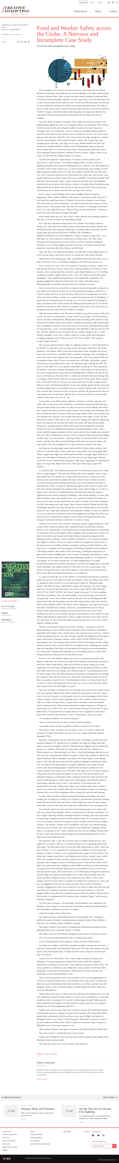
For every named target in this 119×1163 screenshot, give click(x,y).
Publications (80, 11)
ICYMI (4, 1150)
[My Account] (109, 2)
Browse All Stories (9, 1141)
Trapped (4, 613)
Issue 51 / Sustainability (11, 29)
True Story (6, 1138)
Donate (100, 2)
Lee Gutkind (35, 1141)
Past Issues (6, 1144)
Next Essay (109, 1097)
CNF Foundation (36, 1138)
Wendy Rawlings (15, 34)
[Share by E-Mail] (28, 42)
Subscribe (83, 2)
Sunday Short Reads (9, 1147)
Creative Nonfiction (9, 1134)
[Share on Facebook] (21, 42)
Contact (113, 11)
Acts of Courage (7, 606)
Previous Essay (12, 1097)
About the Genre (36, 1134)
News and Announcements (40, 1144)
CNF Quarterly (6, 25)
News (92, 2)
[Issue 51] (15, 579)
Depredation (6, 620)
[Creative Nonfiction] (18, 10)
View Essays (42, 1079)
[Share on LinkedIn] (25, 42)
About (98, 11)
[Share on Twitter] (18, 42)
